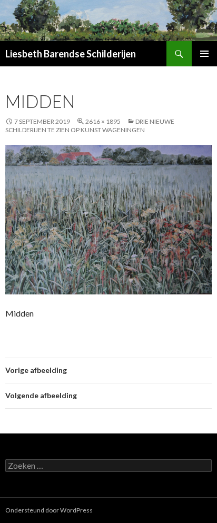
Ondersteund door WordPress (49, 510)
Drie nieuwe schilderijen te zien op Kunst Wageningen (89, 125)
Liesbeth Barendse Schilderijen (70, 54)
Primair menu (204, 53)
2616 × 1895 (103, 121)
